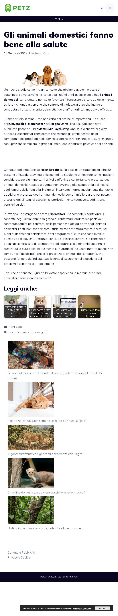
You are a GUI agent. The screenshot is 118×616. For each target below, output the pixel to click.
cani (37, 332)
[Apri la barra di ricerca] (102, 8)
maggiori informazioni (82, 608)
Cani (11, 327)
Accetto (102, 608)
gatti (44, 332)
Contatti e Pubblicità (21, 552)
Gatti (19, 327)
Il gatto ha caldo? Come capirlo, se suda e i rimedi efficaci (47, 421)
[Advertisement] (100, 70)
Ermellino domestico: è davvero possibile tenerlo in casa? (46, 492)
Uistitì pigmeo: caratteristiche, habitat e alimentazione (44, 528)
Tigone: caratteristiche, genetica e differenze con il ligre (45, 454)
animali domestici (20, 332)
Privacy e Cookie (19, 557)
